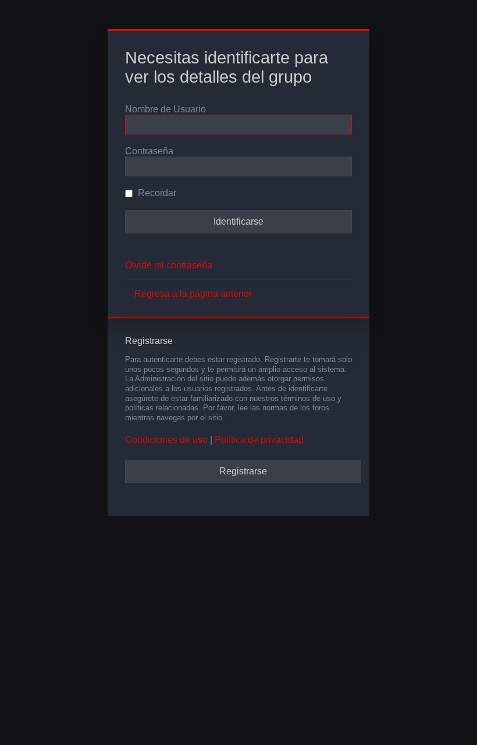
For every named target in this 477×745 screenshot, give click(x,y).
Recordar (156, 193)
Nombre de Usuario (165, 109)
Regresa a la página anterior (193, 294)
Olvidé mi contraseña (168, 265)
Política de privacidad (259, 440)
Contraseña (149, 151)
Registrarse (243, 471)
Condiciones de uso (166, 440)
